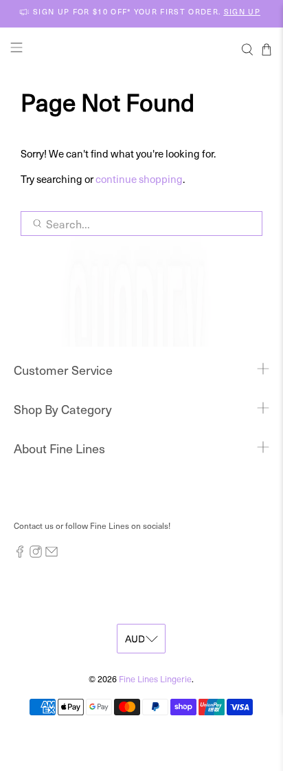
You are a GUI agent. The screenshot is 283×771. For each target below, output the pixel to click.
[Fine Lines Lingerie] (141, 49)
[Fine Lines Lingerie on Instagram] (36, 554)
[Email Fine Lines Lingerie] (51, 554)
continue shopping (139, 178)
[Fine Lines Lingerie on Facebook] (20, 554)
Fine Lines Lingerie (155, 678)
